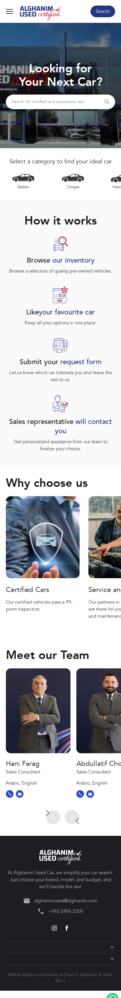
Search (103, 11)
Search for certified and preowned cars (48, 101)
